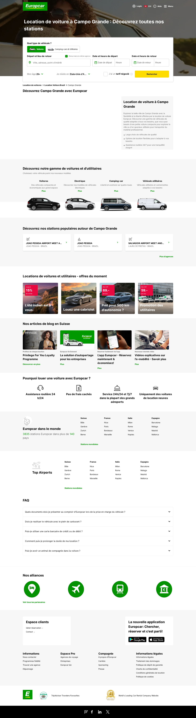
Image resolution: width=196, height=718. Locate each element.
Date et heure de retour (144, 56)
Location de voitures (32, 85)
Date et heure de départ (105, 56)
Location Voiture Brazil (54, 85)
